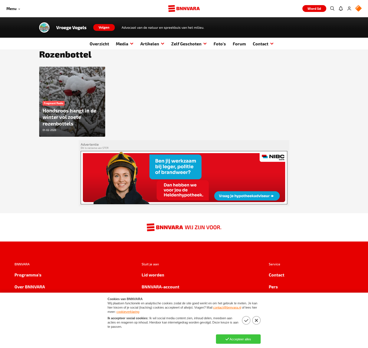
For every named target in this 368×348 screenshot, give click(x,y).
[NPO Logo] (358, 8)
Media (122, 43)
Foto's (220, 43)
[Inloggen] (349, 8)
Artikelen (149, 43)
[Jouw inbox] (340, 8)
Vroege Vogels (71, 27)
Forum (239, 43)
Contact (260, 43)
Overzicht (99, 43)
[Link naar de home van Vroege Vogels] (44, 27)
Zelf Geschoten (186, 43)
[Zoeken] (332, 8)
